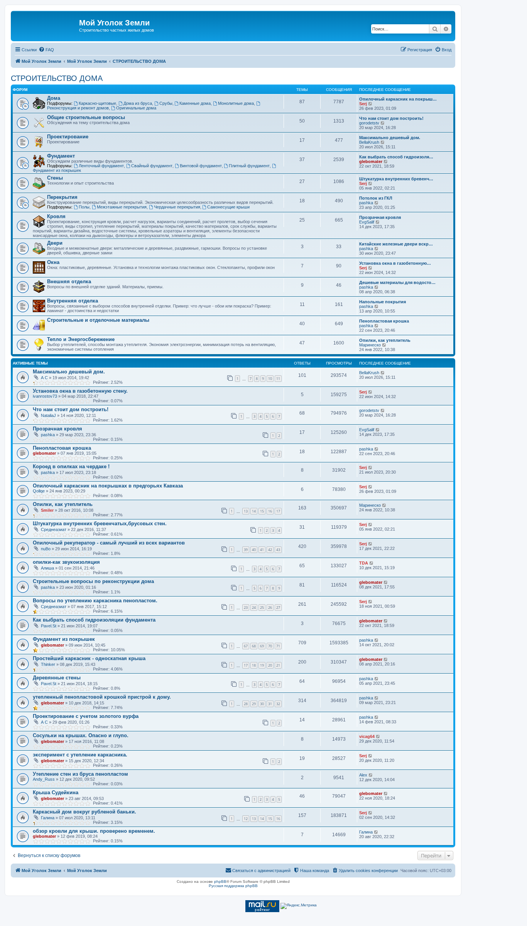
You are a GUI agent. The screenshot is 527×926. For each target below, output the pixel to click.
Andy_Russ (44, 779)
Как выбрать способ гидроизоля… (396, 157)
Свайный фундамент (151, 165)
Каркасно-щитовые (97, 103)
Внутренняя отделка (72, 301)
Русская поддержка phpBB (233, 886)
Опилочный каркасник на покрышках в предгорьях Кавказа (108, 486)
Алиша (47, 568)
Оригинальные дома (136, 108)
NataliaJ (48, 415)
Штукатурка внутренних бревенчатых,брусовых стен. (100, 523)
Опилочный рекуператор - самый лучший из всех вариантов (109, 543)
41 (262, 549)
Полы (84, 207)
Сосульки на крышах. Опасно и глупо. (80, 735)
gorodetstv (369, 123)
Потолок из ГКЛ (375, 198)
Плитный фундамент (249, 165)
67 (246, 646)
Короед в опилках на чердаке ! (71, 466)
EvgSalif (366, 222)
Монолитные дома (236, 103)
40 (254, 549)
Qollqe (39, 491)
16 (270, 511)
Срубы (165, 103)
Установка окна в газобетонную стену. (80, 391)
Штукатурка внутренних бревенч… (396, 178)
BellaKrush (369, 142)
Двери (54, 243)
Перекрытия (62, 197)
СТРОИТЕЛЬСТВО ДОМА (57, 78)
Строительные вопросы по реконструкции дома (93, 581)
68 (254, 646)
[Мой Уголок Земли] (46, 25)
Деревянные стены (57, 678)
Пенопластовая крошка (384, 321)
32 (278, 703)
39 (246, 549)
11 (278, 378)
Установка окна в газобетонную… (395, 263)
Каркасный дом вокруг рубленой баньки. (84, 812)
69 (262, 646)
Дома (53, 98)
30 (262, 703)
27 (278, 607)
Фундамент (61, 156)
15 (262, 511)
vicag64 (367, 736)
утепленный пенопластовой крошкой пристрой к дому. (102, 697)
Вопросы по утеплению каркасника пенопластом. (95, 600)
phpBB (220, 881)
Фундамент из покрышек (64, 639)
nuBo (46, 548)
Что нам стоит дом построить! (391, 118)
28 (246, 703)
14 (254, 511)
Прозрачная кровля (380, 217)
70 (270, 646)
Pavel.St (48, 625)
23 (246, 607)
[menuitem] (46, 49)
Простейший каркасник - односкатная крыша (89, 658)
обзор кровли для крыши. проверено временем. (94, 831)
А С (44, 377)
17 (278, 511)
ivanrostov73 (45, 396)
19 (262, 665)
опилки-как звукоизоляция (66, 562)
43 (278, 549)
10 (270, 378)
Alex (363, 775)
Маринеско (370, 345)
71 (278, 646)
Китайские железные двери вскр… (396, 244)
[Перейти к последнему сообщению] (382, 372)
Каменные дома (195, 103)
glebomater (370, 161)
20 (270, 665)
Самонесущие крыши (228, 207)
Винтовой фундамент (201, 165)
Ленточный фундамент (101, 165)
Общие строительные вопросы (86, 117)
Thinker (48, 664)
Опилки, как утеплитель (384, 340)
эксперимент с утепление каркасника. (80, 755)
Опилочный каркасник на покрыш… (398, 99)
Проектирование (67, 136)
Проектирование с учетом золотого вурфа (86, 716)
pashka (366, 202)
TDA (363, 563)
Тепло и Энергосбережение (81, 339)
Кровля (56, 216)
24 (254, 607)
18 (254, 665)
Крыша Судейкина (55, 792)
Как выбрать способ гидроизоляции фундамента (94, 620)
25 (262, 607)
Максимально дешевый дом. (389, 137)
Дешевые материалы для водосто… (397, 282)
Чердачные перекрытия (177, 207)
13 (246, 511)
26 (270, 607)
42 (270, 549)
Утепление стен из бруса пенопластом (80, 774)
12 (246, 818)
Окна (53, 262)
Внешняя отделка (69, 281)
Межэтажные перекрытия (122, 207)
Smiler (47, 510)
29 (254, 703)
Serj (363, 103)
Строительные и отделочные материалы (98, 320)
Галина (47, 817)
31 (270, 703)
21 (278, 665)
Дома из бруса (137, 103)
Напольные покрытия (382, 301)
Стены (55, 178)
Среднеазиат (53, 529)
